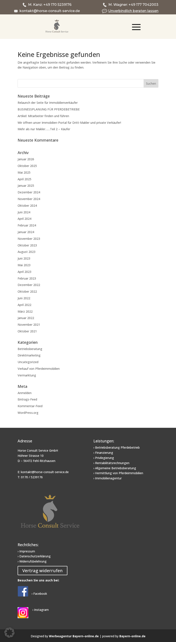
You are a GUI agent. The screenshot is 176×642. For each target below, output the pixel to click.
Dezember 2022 (29, 285)
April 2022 (24, 305)
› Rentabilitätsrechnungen (111, 463)
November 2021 (29, 325)
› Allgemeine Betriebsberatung (114, 468)
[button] (9, 632)
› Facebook (39, 594)
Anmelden (25, 393)
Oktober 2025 (27, 166)
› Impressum (26, 551)
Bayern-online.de (132, 636)
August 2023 (26, 252)
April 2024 (24, 219)
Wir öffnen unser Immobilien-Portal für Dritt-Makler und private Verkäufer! (69, 123)
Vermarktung (27, 375)
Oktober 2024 (27, 205)
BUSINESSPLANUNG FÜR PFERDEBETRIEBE (49, 109)
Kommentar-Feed (30, 406)
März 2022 (25, 311)
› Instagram (40, 610)
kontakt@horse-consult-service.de (50, 11)
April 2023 (24, 272)
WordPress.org (28, 413)
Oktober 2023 (27, 245)
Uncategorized (28, 362)
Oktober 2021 (27, 331)
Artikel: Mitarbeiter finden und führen (43, 116)
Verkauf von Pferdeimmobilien (39, 369)
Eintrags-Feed (27, 399)
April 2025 (24, 179)
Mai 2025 (24, 172)
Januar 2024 (26, 232)
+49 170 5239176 (57, 5)
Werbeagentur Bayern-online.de (74, 636)
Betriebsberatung (30, 349)
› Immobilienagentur (107, 478)
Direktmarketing (29, 355)
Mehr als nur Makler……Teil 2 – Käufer (44, 129)
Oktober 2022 (27, 291)
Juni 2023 (24, 258)
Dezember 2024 (29, 192)
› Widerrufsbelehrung (32, 561)
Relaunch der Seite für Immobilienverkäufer (48, 103)
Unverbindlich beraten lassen (133, 11)
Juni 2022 (24, 298)
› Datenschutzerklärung (34, 556)
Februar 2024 (27, 225)
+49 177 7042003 (143, 5)
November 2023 (29, 239)
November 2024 (29, 199)
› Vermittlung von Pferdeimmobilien (118, 473)
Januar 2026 (26, 159)
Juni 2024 (24, 212)
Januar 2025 (26, 185)
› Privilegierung (103, 458)
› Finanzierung (103, 453)
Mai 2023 (24, 265)
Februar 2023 (27, 278)
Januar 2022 (26, 318)
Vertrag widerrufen (42, 570)
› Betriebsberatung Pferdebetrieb (116, 447)
